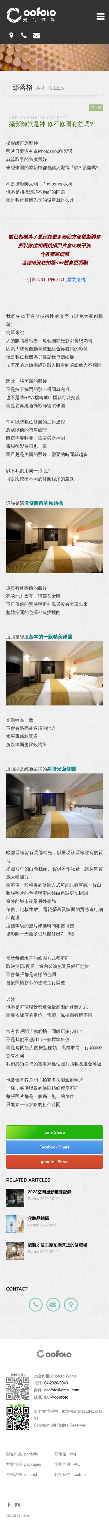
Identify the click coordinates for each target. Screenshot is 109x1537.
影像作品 (22, 1454)
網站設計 (13, 1516)
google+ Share (54, 1162)
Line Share (55, 1132)
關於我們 (70, 1474)
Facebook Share (54, 1147)
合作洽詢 (21, 1474)
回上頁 (96, 108)
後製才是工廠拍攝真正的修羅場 (57, 1244)
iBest (26, 1516)
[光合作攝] (54, 1360)
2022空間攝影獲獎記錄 (49, 1191)
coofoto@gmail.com (61, 1390)
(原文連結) (76, 279)
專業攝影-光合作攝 (31, 15)
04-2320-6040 (56, 1383)
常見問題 (67, 1464)
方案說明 (23, 1464)
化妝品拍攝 (38, 1218)
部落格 (65, 1454)
